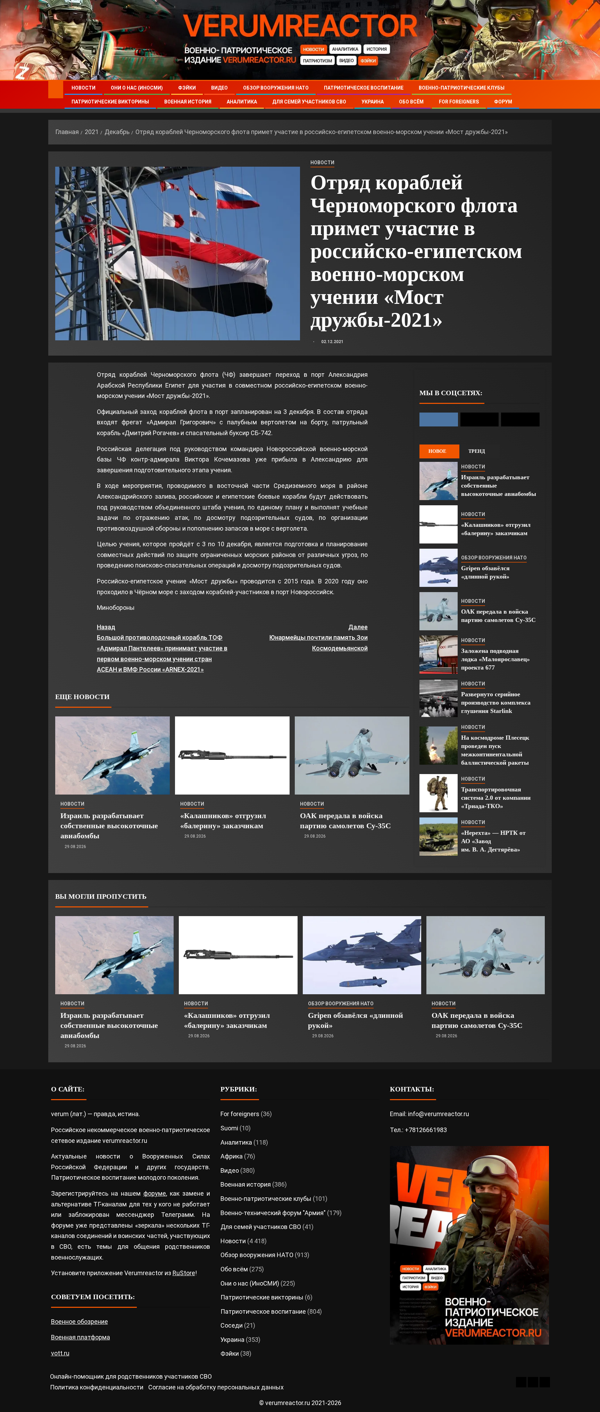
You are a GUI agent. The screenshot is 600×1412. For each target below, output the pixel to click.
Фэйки (187, 88)
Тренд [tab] (476, 451)
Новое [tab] (437, 451)
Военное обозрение (79, 1321)
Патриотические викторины (110, 102)
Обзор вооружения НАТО (276, 88)
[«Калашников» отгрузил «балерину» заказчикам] (232, 755)
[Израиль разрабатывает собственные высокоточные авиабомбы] (112, 755)
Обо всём (411, 102)
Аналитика (242, 102)
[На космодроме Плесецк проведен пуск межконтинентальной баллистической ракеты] (438, 745)
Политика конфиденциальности (96, 1387)
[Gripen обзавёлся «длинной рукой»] (438, 568)
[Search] (545, 95)
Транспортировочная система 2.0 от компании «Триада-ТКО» (496, 797)
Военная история (187, 102)
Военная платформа (80, 1337)
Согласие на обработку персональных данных (216, 1387)
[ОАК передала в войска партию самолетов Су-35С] (352, 755)
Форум (503, 102)
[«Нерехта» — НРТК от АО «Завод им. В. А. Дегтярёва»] (438, 836)
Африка (231, 1156)
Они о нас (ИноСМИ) (137, 88)
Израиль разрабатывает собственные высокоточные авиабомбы (109, 825)
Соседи (231, 1325)
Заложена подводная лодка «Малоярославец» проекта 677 (495, 659)
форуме (154, 1193)
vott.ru (60, 1353)
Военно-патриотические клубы (462, 88)
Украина (372, 102)
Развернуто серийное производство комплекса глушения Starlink (496, 702)
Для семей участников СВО (309, 102)
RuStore (184, 1273)
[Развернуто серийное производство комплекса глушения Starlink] (438, 698)
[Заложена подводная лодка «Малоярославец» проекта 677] (438, 655)
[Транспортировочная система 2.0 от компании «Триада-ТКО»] (438, 793)
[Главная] (55, 89)
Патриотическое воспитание (363, 88)
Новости (83, 88)
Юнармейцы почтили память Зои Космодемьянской (318, 637)
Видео (219, 88)
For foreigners (459, 102)
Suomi (229, 1128)
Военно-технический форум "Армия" (273, 1212)
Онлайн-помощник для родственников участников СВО (131, 1376)
